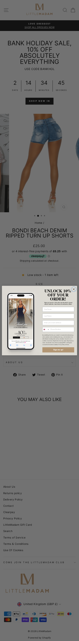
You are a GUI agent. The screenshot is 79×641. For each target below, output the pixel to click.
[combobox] (46, 329)
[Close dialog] (73, 289)
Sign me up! (58, 350)
